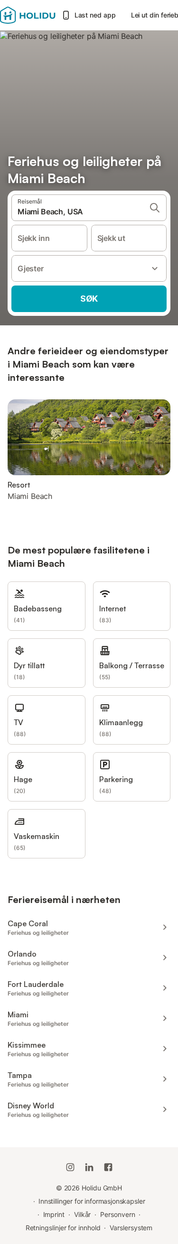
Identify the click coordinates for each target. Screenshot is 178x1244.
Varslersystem (131, 1228)
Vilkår (82, 1214)
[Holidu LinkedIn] (89, 1167)
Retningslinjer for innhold (63, 1228)
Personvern (117, 1214)
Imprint (54, 1214)
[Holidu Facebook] (108, 1167)
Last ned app (95, 15)
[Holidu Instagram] (70, 1167)
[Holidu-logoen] (28, 15)
